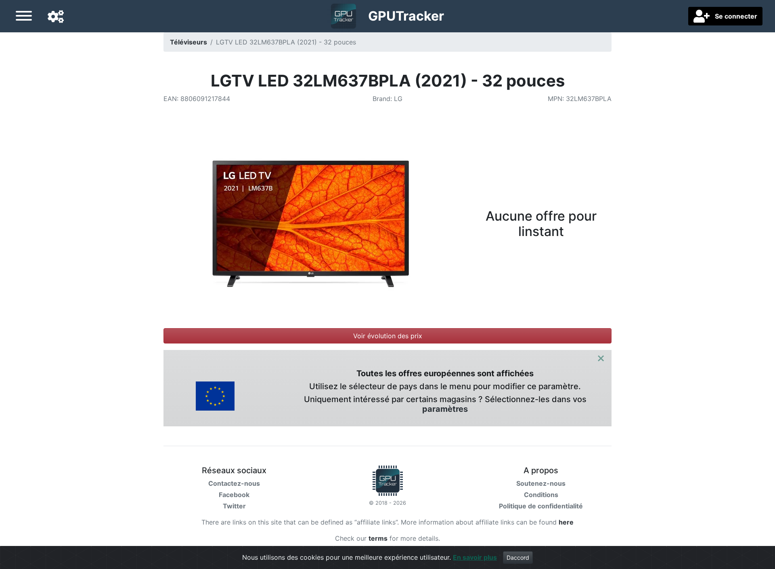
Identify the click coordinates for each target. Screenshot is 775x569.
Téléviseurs (188, 42)
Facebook (234, 495)
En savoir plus (475, 557)
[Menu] (24, 17)
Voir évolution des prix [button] (387, 336)
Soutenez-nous (541, 483)
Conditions (541, 495)
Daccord (518, 557)
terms (378, 538)
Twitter (234, 506)
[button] (56, 17)
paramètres (445, 409)
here (566, 522)
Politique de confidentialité (541, 506)
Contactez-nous (234, 483)
